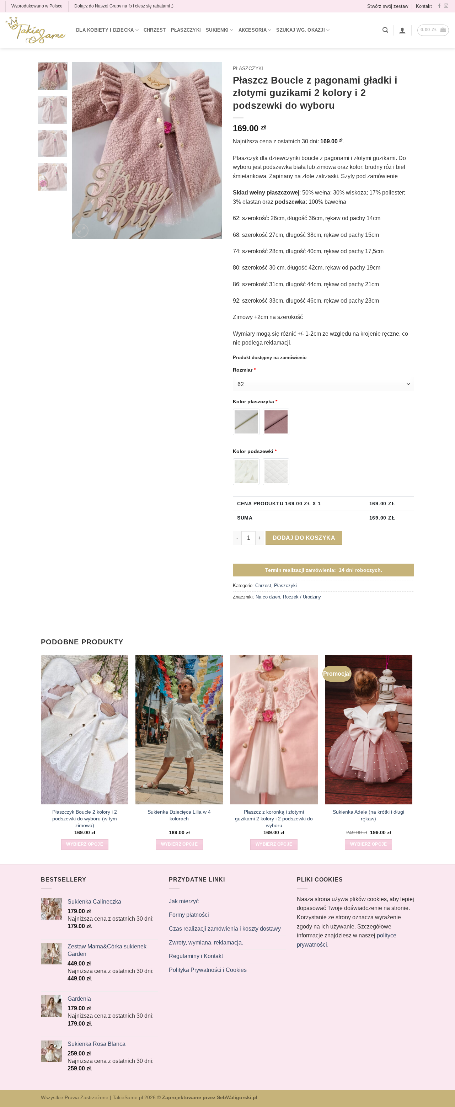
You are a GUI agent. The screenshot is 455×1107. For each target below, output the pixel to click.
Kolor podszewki (255, 451)
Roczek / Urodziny (302, 597)
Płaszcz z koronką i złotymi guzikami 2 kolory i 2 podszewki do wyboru (274, 818)
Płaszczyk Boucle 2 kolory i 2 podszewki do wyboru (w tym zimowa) (84, 818)
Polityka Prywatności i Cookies (208, 970)
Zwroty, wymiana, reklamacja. (206, 943)
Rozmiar (244, 370)
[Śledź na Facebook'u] (439, 6)
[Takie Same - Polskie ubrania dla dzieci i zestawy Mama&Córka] (35, 30)
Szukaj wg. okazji (300, 30)
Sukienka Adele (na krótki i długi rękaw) (368, 815)
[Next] (210, 151)
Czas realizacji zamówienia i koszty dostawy (225, 929)
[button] (385, 30)
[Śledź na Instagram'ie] (446, 6)
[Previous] (84, 151)
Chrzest (155, 30)
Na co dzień (268, 597)
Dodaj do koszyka (304, 538)
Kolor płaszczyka (255, 401)
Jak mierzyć (184, 901)
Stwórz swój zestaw (387, 6)
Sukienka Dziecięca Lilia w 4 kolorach (179, 815)
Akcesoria (253, 30)
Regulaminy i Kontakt (196, 956)
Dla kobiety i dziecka (105, 30)
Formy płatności (189, 915)
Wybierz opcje (84, 844)
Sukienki (217, 30)
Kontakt (424, 6)
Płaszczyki (186, 30)
